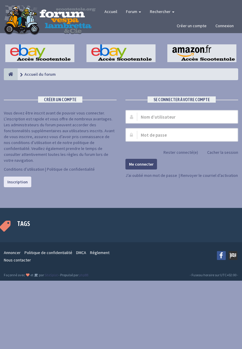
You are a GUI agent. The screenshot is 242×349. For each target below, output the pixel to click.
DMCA (81, 252)
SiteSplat (51, 275)
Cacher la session (222, 152)
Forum (132, 11)
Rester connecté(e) (180, 152)
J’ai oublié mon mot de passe (151, 175)
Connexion (224, 25)
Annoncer (12, 252)
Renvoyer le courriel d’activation (209, 175)
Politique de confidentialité (71, 169)
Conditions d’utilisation (24, 169)
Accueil (110, 11)
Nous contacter (17, 260)
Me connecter (141, 164)
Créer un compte (192, 25)
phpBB (83, 275)
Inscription (17, 182)
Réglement (99, 252)
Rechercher (160, 11)
